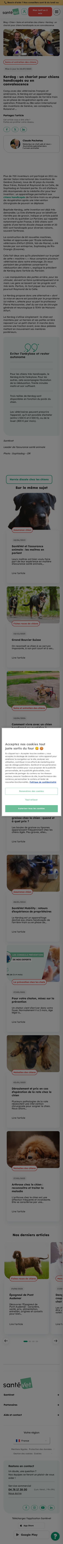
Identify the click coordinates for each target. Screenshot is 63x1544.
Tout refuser (31, 800)
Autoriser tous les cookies (31, 808)
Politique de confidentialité (43, 782)
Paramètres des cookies (31, 791)
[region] (31, 772)
